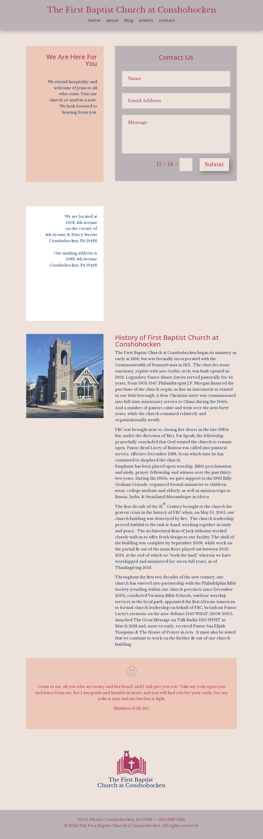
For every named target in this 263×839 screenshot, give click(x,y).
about (112, 20)
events (146, 20)
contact (167, 20)
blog (128, 20)
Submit (214, 164)
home (94, 20)
